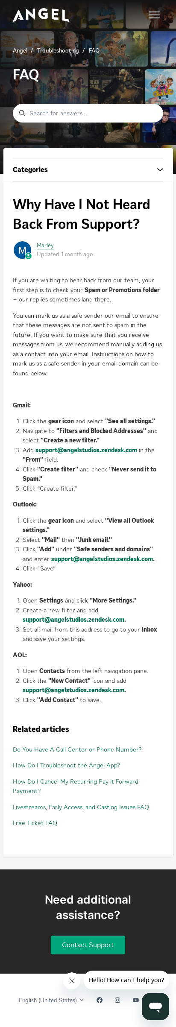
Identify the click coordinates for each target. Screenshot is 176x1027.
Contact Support (88, 944)
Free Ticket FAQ (35, 823)
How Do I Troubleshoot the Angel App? (66, 765)
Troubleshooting (58, 50)
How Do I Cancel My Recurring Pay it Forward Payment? (75, 786)
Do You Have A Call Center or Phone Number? (77, 749)
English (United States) (49, 1000)
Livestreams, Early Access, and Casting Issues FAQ (81, 807)
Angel (20, 50)
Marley (45, 245)
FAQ (94, 50)
